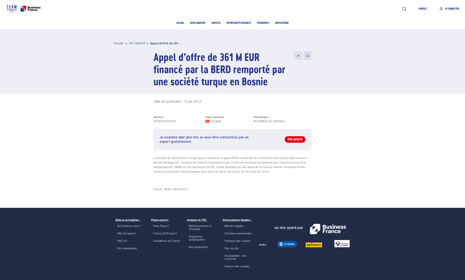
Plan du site (231, 248)
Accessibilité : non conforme (235, 257)
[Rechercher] (404, 8)
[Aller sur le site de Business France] (328, 229)
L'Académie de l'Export (166, 240)
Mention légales (234, 225)
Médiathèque (282, 23)
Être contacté (295, 139)
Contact (422, 8)
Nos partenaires (198, 247)
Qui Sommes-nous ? (129, 225)
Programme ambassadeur (197, 238)
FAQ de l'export (126, 233)
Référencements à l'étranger (200, 227)
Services (216, 23)
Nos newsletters (127, 248)
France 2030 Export (165, 233)
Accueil (180, 23)
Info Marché (137, 43)
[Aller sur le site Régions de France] (340, 243)
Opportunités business (239, 23)
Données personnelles (238, 233)
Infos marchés (198, 23)
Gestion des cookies (237, 266)
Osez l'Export (161, 225)
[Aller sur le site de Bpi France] (314, 245)
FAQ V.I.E (122, 240)
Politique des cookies (237, 240)
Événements (263, 23)
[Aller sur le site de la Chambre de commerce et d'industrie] (287, 244)
